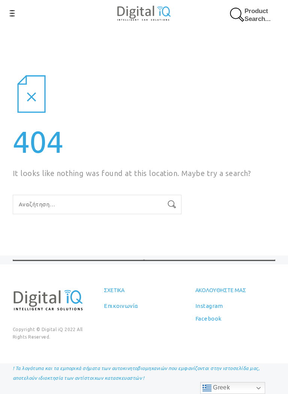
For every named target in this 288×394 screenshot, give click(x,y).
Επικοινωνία (121, 306)
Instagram (209, 306)
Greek (221, 387)
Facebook (208, 318)
